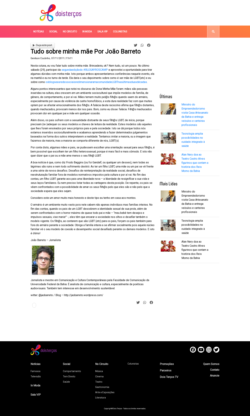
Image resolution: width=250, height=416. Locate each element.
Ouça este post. (44, 45)
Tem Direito (69, 376)
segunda (66, 69)
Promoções (167, 364)
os (47, 82)
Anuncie (214, 375)
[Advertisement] (157, 12)
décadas (142, 82)
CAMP (104, 69)
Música (99, 371)
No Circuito (70, 31)
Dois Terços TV (169, 377)
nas (120, 82)
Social (53, 31)
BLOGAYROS (92, 69)
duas (134, 82)
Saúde (66, 381)
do (81, 69)
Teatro (98, 381)
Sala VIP (102, 31)
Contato (214, 369)
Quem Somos (211, 364)
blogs (52, 82)
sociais (71, 82)
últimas (126, 82)
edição (76, 69)
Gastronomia (102, 387)
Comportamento (72, 371)
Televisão (36, 376)
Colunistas (120, 31)
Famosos (35, 371)
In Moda (87, 31)
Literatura (100, 397)
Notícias (38, 31)
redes (63, 82)
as (58, 82)
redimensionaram (86, 82)
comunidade (104, 82)
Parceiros (165, 370)
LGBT (115, 82)
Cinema (99, 376)
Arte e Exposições (104, 392)
